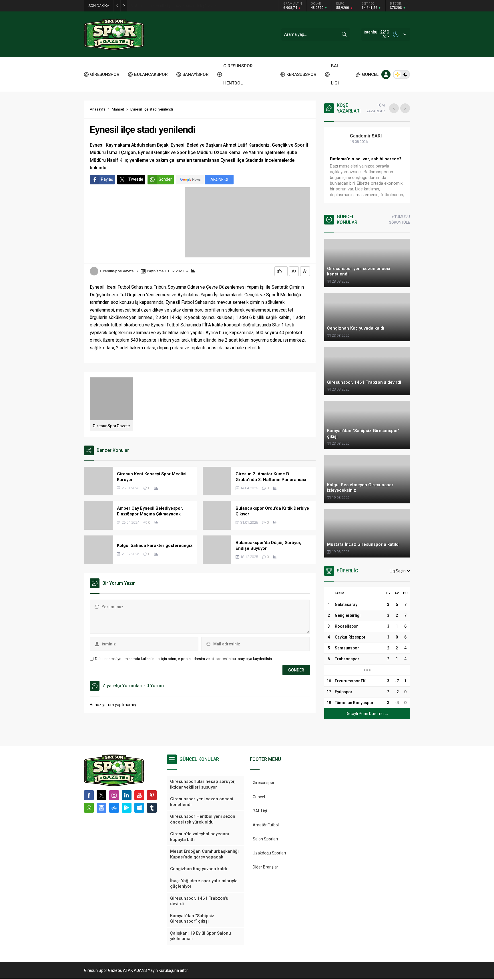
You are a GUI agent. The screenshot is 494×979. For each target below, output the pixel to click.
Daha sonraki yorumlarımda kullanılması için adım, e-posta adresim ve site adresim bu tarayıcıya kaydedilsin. (184, 659)
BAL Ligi (260, 811)
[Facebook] (89, 795)
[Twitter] (101, 795)
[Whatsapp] (89, 808)
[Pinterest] (152, 795)
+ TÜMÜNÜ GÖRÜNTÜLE (399, 219)
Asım (361, 136)
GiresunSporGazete (117, 271)
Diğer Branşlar (265, 867)
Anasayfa (97, 109)
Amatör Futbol (266, 825)
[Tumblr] (152, 808)
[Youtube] (139, 795)
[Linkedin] (127, 795)
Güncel (259, 797)
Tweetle (135, 179)
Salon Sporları (265, 839)
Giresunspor (263, 782)
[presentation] (394, 108)
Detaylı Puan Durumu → (367, 713)
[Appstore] (114, 808)
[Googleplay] (127, 808)
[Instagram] (114, 795)
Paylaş (107, 179)
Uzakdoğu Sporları (269, 853)
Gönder (165, 179)
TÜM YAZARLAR (375, 108)
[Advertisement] (58, 89)
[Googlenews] (101, 808)
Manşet (118, 109)
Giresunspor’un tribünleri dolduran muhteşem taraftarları (365, 161)
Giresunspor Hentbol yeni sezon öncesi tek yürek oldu (177, 5)
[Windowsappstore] (139, 808)
